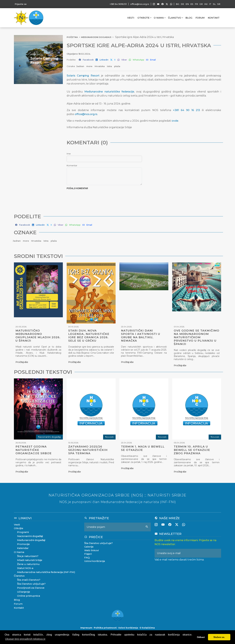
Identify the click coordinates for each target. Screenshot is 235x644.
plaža (117, 66)
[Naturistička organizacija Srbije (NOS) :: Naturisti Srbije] (36, 17)
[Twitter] (167, 4)
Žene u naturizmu (28, 564)
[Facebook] (162, 4)
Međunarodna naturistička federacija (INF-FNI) (46, 572)
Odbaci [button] (201, 637)
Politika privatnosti (105, 627)
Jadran (80, 66)
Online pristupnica (28, 595)
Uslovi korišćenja (94, 561)
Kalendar (23, 548)
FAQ (87, 557)
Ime (69, 153)
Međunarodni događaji (96, 37)
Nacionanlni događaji (30, 536)
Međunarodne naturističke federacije (109, 91)
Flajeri (88, 553)
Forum (200, 17)
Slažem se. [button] (219, 637)
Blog (188, 17)
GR (201, 4)
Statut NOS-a (25, 568)
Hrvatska (100, 66)
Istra (110, 66)
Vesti (130, 17)
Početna (72, 37)
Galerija (88, 546)
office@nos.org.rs (139, 4)
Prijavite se (21, 4)
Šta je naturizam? (27, 556)
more (89, 66)
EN (187, 4)
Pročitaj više (22, 362)
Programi (23, 532)
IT (210, 4)
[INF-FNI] (21, 17)
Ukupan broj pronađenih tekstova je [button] (25, 639)
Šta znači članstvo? (28, 579)
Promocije (23, 544)
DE (182, 4)
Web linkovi (91, 550)
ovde (175, 120)
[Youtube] (158, 4)
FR (196, 4)
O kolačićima (147, 627)
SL (214, 4)
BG (177, 4)
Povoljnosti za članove (30, 587)
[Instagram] (154, 4)
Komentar (72, 165)
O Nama (159, 17)
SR (218, 4)
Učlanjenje (23, 591)
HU (206, 4)
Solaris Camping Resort (83, 75)
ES (191, 4)
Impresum (86, 627)
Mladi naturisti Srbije (29, 560)
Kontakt (213, 17)
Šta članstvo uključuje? (31, 583)
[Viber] (171, 4)
